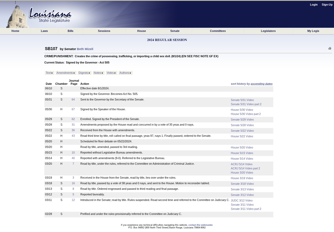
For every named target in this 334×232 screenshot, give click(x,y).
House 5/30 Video (242, 109)
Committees (218, 30)
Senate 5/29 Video (242, 119)
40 (73, 158)
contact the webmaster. (200, 225)
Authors (124, 72)
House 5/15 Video (242, 153)
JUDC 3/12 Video (242, 200)
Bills (70, 30)
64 (73, 99)
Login (314, 4)
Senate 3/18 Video (242, 183)
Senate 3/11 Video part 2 (246, 208)
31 (73, 124)
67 (73, 109)
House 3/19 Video (242, 178)
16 (73, 183)
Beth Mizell (85, 49)
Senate (175, 30)
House (141, 30)
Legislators (268, 30)
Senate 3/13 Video (242, 189)
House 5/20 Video (242, 147)
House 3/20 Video (242, 172)
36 (73, 130)
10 (73, 152)
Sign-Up (327, 4)
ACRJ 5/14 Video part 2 (245, 168)
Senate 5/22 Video (242, 130)
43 (73, 135)
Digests (83, 72)
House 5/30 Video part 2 (246, 114)
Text (48, 72)
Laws (44, 30)
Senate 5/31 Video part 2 (246, 104)
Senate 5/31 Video (242, 100)
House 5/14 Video (242, 158)
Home (15, 30)
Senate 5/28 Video (242, 125)
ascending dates (262, 83)
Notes (97, 72)
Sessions (104, 30)
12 (73, 200)
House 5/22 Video (242, 136)
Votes (110, 72)
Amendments (65, 72)
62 (73, 119)
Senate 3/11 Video (242, 204)
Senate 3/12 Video (242, 194)
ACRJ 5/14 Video (241, 164)
